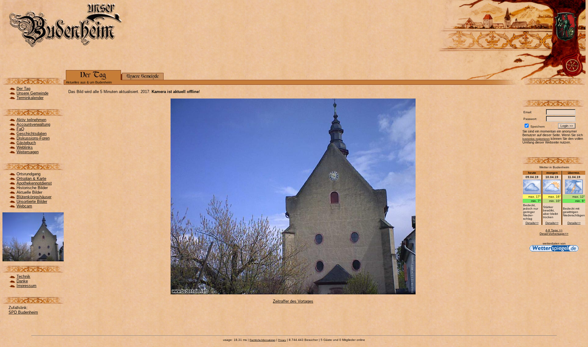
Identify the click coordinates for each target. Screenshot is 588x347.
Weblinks (25, 147)
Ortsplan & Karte (31, 178)
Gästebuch (26, 142)
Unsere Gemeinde (32, 93)
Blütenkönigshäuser (34, 197)
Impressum (26, 285)
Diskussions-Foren (33, 138)
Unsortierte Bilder (32, 201)
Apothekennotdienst (34, 183)
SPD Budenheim (23, 312)
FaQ (20, 129)
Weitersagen (28, 152)
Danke (22, 281)
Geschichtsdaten (32, 133)
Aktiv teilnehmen (31, 120)
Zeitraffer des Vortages (293, 301)
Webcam (24, 206)
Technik (23, 276)
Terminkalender (30, 97)
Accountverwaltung (33, 124)
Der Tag (23, 88)
